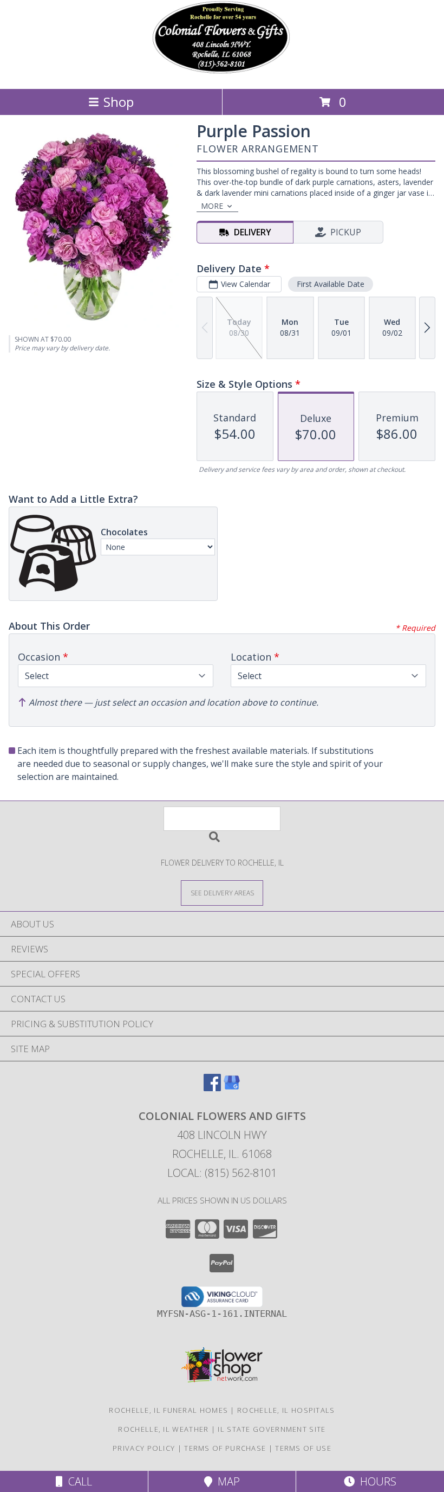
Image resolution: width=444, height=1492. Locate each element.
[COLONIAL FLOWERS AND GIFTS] (222, 73)
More (212, 206)
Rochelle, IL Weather (163, 1429)
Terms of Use (303, 1448)
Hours (375, 1481)
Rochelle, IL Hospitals (286, 1410)
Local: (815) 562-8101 (222, 1173)
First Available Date (330, 284)
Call (77, 1481)
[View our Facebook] (212, 1087)
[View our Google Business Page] (231, 1087)
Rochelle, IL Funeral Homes (168, 1410)
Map (226, 1481)
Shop (118, 102)
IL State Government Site (271, 1429)
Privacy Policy (144, 1448)
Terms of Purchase (225, 1448)
